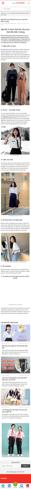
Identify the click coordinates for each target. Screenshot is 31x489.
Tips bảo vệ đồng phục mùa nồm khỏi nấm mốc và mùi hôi (14, 379)
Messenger (21, 487)
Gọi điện (15, 484)
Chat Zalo (9, 487)
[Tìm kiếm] (27, 9)
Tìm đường (3, 487)
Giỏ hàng (28, 487)
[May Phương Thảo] (3, 3)
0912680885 (20, 472)
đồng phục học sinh (8, 117)
